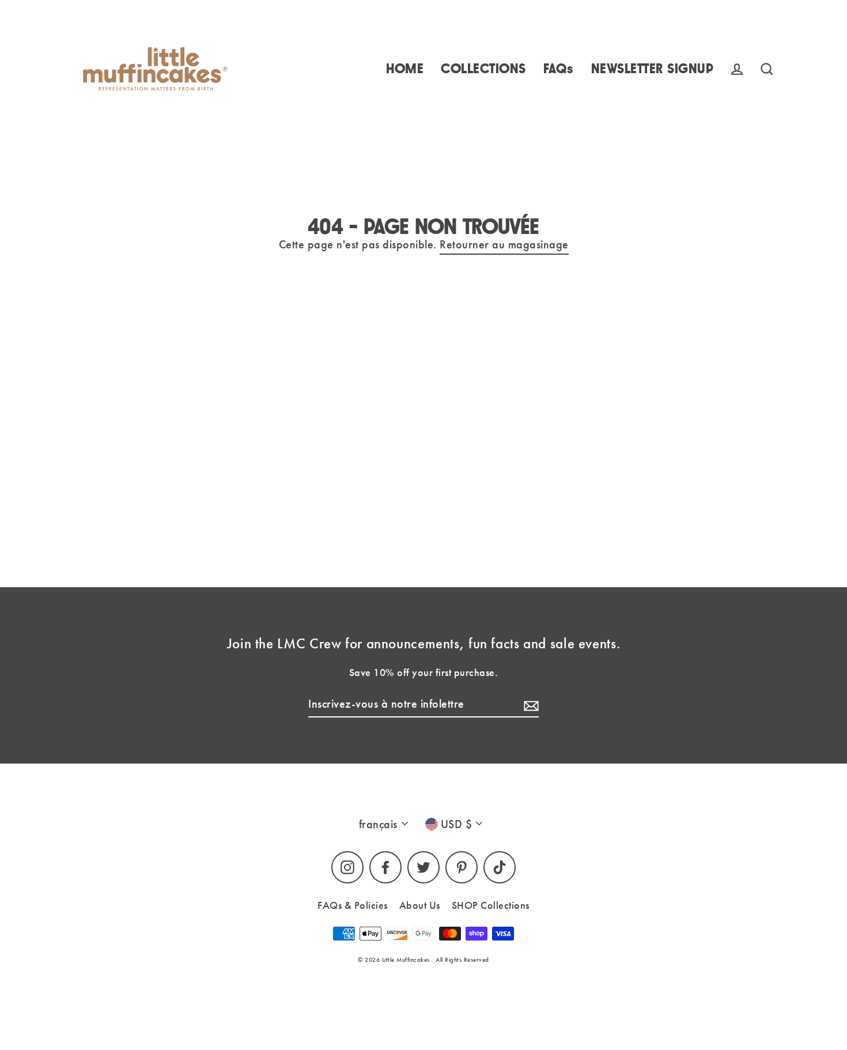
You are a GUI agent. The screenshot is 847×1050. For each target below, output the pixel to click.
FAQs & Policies (352, 905)
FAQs (558, 69)
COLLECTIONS (483, 69)
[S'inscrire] (529, 704)
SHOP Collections (491, 905)
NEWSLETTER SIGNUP (652, 69)
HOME (404, 69)
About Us (419, 905)
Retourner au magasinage (504, 244)
